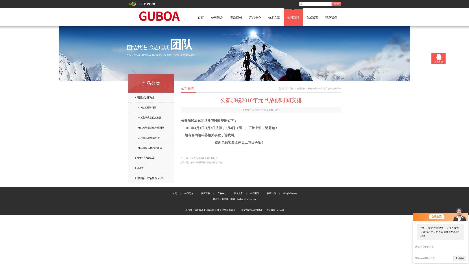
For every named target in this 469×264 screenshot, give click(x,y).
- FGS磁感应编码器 (146, 107)
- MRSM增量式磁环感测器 (150, 127)
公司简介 (217, 17)
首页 (201, 17)
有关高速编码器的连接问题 (204, 158)
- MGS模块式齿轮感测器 (149, 147)
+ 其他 (139, 168)
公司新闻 (293, 17)
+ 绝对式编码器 (145, 158)
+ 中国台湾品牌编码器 (149, 178)
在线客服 (438, 61)
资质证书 (236, 17)
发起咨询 (459, 258)
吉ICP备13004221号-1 (251, 210)
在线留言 (312, 17)
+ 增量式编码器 (145, 97)
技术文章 (274, 17)
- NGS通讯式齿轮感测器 (148, 117)
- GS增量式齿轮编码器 (148, 137)
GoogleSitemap (290, 193)
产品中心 (255, 17)
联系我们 (331, 17)
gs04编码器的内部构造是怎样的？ (207, 162)
